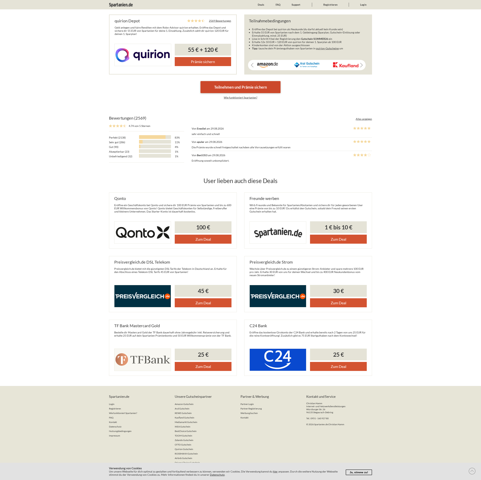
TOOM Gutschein (183, 435)
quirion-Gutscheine (327, 48)
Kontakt (113, 422)
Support (296, 4)
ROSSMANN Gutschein (186, 453)
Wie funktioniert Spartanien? (240, 97)
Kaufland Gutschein (184, 417)
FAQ (278, 4)
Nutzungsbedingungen (120, 431)
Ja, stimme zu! (359, 472)
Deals (261, 4)
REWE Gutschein (183, 413)
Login (363, 4)
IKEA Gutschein (182, 426)
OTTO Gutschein (183, 444)
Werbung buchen (249, 413)
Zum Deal (203, 239)
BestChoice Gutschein (186, 431)
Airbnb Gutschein (183, 458)
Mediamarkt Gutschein (186, 422)
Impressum (114, 435)
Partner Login (247, 404)
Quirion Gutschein (184, 449)
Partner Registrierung (251, 408)
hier (275, 471)
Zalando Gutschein (184, 440)
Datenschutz (115, 426)
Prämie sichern (203, 61)
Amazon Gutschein (184, 404)
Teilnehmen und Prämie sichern (240, 87)
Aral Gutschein (182, 408)
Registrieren (330, 4)
